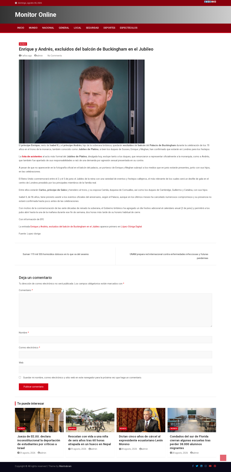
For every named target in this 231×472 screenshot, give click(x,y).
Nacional (48, 27)
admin (39, 55)
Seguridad (92, 27)
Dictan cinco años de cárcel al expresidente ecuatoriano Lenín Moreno (141, 440)
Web (21, 362)
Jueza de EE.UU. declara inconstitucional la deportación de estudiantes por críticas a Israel (38, 442)
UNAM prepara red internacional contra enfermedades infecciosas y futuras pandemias (169, 256)
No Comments (55, 55)
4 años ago (26, 55)
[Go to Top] (223, 458)
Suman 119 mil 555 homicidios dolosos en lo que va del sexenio (56, 254)
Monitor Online (35, 14)
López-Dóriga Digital (131, 226)
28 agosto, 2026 (129, 449)
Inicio (20, 27)
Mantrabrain (65, 466)
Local (77, 27)
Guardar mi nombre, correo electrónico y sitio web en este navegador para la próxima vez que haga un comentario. (82, 377)
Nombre (24, 332)
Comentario (26, 290)
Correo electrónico (29, 347)
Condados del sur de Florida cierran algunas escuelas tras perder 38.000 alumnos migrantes (190, 442)
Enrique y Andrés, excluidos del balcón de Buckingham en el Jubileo (65, 226)
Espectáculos (128, 27)
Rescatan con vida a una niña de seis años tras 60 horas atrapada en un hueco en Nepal (89, 440)
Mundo (33, 27)
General (64, 27)
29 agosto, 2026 (27, 453)
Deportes (109, 27)
